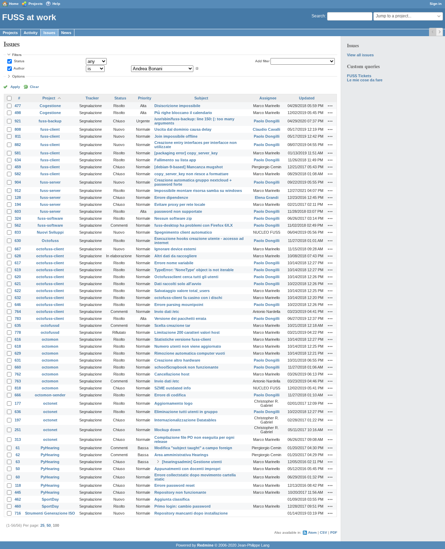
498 (18, 113)
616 (18, 339)
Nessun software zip (173, 218)
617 (18, 263)
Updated (307, 98)
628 (18, 256)
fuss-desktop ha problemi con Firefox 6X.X (193, 225)
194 (18, 204)
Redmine (205, 545)
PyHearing (50, 448)
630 (18, 241)
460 (18, 506)
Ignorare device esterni (175, 249)
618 (18, 346)
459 (18, 167)
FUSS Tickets (359, 76)
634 (18, 160)
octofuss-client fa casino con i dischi (188, 298)
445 (18, 492)
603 (18, 211)
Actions (330, 105)
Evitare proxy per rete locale (179, 204)
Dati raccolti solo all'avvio (177, 284)
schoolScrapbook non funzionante (186, 367)
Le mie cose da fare (364, 80)
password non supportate (178, 211)
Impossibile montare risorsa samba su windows (198, 190)
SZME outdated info (172, 388)
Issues (49, 33)
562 (18, 225)
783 (18, 318)
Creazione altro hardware (177, 360)
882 (18, 145)
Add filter (262, 61)
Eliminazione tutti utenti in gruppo (186, 412)
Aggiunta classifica (171, 499)
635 (18, 325)
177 (18, 403)
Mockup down (167, 430)
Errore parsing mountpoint (178, 304)
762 (18, 374)
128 (18, 197)
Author (18, 68)
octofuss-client (50, 249)
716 (18, 513)
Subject (201, 98)
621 (18, 284)
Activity (31, 33)
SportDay (50, 499)
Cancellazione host (171, 374)
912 (18, 190)
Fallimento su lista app (175, 160)
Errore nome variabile (173, 263)
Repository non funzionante (180, 492)
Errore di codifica (170, 395)
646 (18, 304)
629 (18, 353)
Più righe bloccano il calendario (183, 113)
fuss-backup (50, 121)
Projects (36, 4)
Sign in (436, 4)
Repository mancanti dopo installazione (191, 513)
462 (18, 499)
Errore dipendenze (171, 197)
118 (18, 485)
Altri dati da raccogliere (175, 256)
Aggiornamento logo (173, 403)
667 (18, 249)
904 (18, 182)
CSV (323, 532)
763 (18, 381)
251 (18, 430)
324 (18, 218)
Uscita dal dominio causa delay (182, 129)
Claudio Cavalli (266, 129)
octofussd (50, 325)
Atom (312, 532)
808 (18, 129)
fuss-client (50, 129)
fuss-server (50, 182)
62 (18, 455)
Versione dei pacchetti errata (180, 318)
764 (18, 311)
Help (56, 4)
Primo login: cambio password (182, 506)
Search (318, 16)
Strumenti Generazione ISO (50, 513)
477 (18, 106)
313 (18, 439)
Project (48, 98)
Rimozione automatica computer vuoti (189, 353)
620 (18, 277)
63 (18, 462)
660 (18, 367)
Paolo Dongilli (267, 121)
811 (18, 136)
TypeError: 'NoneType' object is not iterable (194, 270)
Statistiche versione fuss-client (182, 339)
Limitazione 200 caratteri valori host (187, 332)
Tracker (92, 98)
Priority (144, 98)
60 (18, 477)
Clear (34, 87)
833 (18, 232)
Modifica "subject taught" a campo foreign (193, 448)
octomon (50, 339)
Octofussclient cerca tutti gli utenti (186, 277)
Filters (17, 55)
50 (18, 469)
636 (18, 412)
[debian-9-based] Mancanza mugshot (188, 167)
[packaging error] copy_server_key (186, 153)
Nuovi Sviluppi (50, 232)
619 (18, 270)
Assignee (267, 98)
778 (18, 332)
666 (18, 395)
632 (18, 298)
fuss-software (50, 218)
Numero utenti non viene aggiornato (187, 346)
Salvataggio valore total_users (182, 291)
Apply (15, 87)
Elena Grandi (266, 197)
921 (18, 121)
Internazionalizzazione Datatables (185, 420)
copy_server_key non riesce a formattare (191, 174)
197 (18, 420)
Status (18, 61)
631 (18, 360)
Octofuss (50, 241)
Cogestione (50, 106)
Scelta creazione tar (172, 325)
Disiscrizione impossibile (177, 106)
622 (18, 291)
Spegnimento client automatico (183, 232)
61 (18, 448)
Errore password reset (174, 485)
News (66, 33)
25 (42, 525)
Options (18, 76)
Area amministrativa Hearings (181, 455)
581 (18, 153)
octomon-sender (50, 395)
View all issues (360, 55)
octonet (50, 403)
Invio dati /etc (166, 311)
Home (14, 4)
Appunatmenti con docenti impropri (187, 469)
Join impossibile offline (175, 136)
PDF (333, 532)
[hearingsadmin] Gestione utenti (192, 462)
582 (18, 174)
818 (18, 388)
